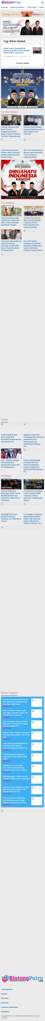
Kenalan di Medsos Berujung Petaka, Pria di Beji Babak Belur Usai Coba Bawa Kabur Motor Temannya (10, 495)
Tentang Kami (6, 989)
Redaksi (4, 994)
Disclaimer (5, 1012)
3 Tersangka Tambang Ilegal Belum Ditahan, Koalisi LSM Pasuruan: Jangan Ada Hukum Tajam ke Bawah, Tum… (33, 518)
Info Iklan (5, 998)
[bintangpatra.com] (11, 2)
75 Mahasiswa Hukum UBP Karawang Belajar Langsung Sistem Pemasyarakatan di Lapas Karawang (32, 222)
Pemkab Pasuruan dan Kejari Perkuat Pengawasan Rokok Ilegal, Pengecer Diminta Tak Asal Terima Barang (11, 131)
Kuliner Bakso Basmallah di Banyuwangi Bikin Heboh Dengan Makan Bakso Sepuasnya (16, 50)
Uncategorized (9, 56)
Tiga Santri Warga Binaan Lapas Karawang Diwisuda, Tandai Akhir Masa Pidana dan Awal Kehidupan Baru (11, 245)
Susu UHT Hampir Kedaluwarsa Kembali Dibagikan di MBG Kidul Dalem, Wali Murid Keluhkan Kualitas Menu (33, 245)
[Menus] (42, 3)
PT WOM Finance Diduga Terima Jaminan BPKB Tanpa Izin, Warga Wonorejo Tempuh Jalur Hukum (33, 495)
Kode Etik (5, 1003)
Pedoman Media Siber (9, 1007)
